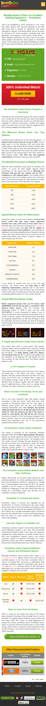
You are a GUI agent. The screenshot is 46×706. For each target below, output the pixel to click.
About (28, 686)
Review (37, 662)
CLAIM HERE (23, 93)
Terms (7, 686)
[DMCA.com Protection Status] (23, 702)
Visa (3, 566)
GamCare (21, 698)
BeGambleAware (7, 698)
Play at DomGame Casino (23, 636)
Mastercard (13, 566)
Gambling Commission (29, 698)
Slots (24, 448)
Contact (18, 686)
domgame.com (19, 59)
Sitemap (38, 686)
